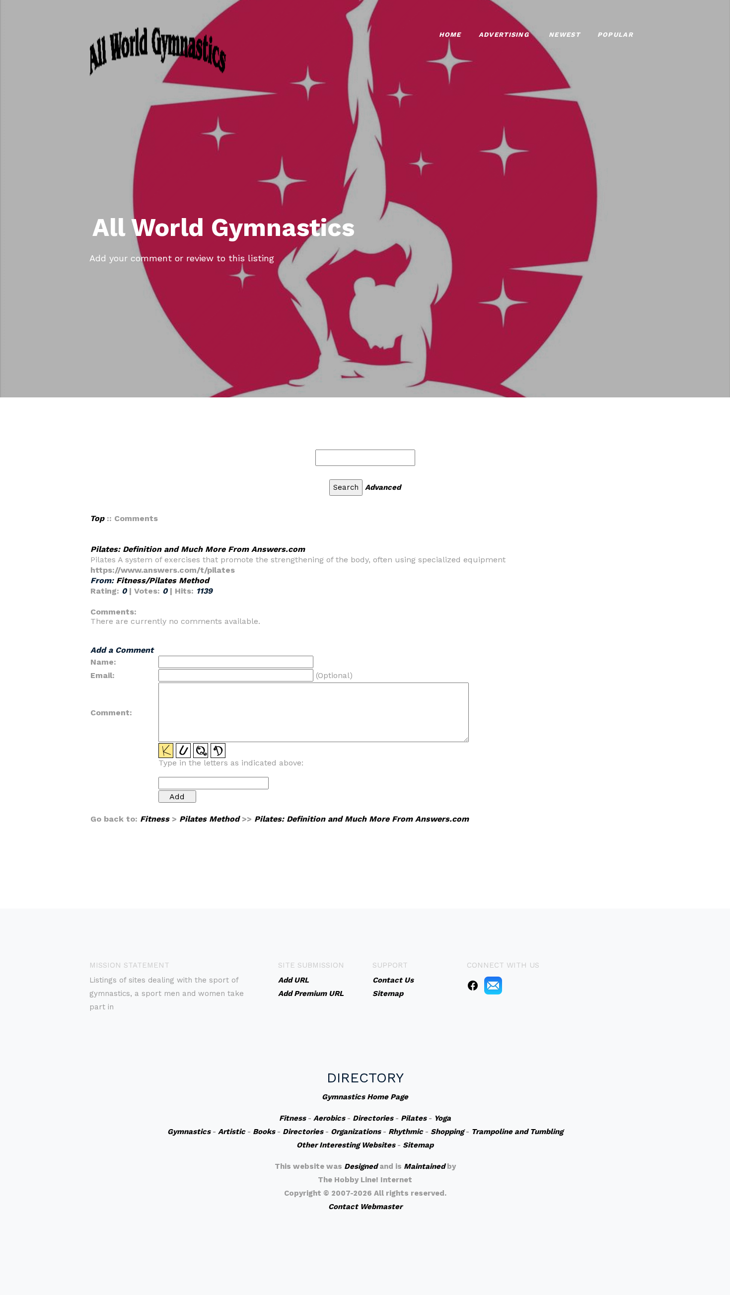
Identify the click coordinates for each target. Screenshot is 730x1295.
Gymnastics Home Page (365, 1096)
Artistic (231, 1131)
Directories (373, 1118)
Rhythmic (405, 1131)
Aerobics (329, 1118)
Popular (615, 34)
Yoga (442, 1118)
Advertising (504, 34)
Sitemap (418, 1145)
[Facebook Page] (473, 985)
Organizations (356, 1131)
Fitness (154, 819)
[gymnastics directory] (157, 50)
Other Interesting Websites (345, 1145)
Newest (564, 34)
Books (264, 1131)
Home (450, 34)
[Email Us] (493, 985)
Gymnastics (189, 1131)
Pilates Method (209, 819)
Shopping (447, 1131)
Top (97, 518)
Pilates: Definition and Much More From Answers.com (197, 549)
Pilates (414, 1118)
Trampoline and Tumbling (517, 1131)
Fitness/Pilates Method (162, 580)
